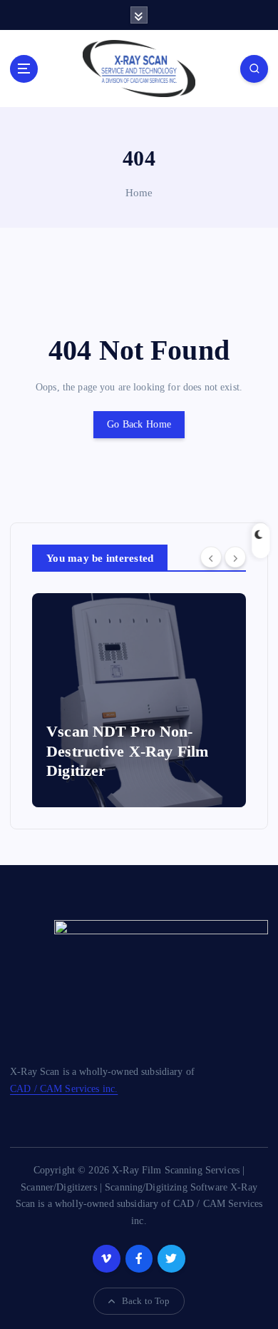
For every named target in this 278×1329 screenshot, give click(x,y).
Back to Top (146, 1300)
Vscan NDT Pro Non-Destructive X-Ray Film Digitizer (127, 750)
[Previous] (211, 557)
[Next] (235, 557)
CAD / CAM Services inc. (64, 1088)
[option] (139, 700)
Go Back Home (139, 424)
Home (139, 192)
